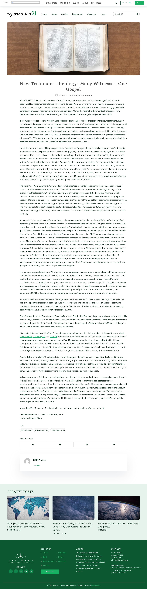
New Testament (41, 430)
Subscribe (91, 14)
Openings (62, 561)
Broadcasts (51, 3)
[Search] (116, 3)
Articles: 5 (36, 465)
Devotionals (77, 14)
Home (44, 14)
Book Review (26, 430)
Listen (60, 557)
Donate (139, 3)
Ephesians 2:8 (26, 336)
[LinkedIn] (113, 444)
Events (76, 3)
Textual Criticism (58, 430)
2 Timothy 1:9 (39, 336)
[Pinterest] (87, 444)
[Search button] (137, 14)
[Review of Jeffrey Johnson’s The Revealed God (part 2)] (119, 508)
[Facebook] (33, 444)
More (103, 14)
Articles (64, 14)
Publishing (65, 3)
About (85, 3)
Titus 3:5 (53, 336)
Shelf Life (88, 95)
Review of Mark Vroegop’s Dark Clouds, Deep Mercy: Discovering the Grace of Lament (72, 526)
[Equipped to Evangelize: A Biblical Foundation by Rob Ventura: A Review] (28, 508)
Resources (96, 3)
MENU (6, 3)
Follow (46, 565)
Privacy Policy (48, 561)
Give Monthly (126, 3)
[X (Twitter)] (60, 444)
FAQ (45, 557)
